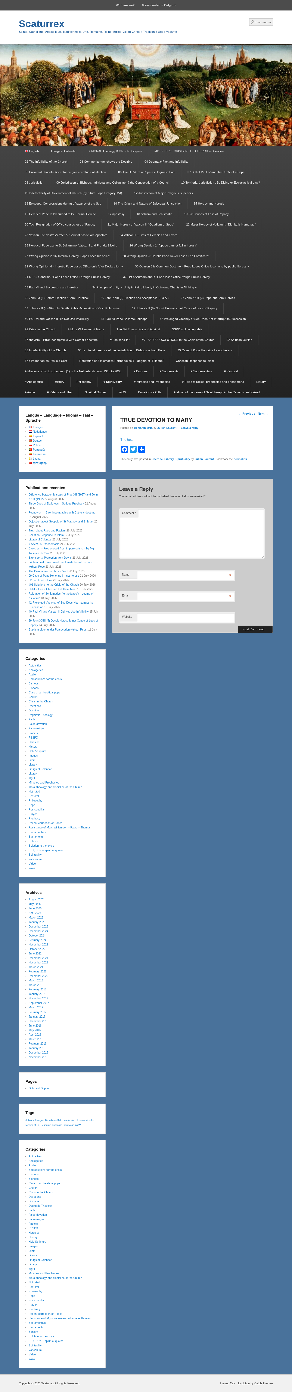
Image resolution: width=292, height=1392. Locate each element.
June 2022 (35, 953)
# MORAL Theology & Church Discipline (115, 151)
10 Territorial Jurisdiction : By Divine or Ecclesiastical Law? (220, 182)
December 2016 (38, 1021)
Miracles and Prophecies (44, 782)
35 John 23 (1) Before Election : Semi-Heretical (56, 298)
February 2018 (37, 989)
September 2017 (39, 1003)
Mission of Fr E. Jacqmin (38, 1125)
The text (126, 439)
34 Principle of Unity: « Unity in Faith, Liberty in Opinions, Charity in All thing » (144, 287)
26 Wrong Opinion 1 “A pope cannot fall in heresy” (163, 245)
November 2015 (38, 1057)
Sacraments (36, 836)
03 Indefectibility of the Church (45, 350)
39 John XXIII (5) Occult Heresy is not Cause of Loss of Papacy (174, 308)
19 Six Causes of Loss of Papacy (206, 214)
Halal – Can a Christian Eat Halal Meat (52, 589)
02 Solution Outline (239, 339)
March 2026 (36, 917)
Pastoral (34, 796)
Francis (33, 733)
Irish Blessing (78, 1120)
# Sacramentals (201, 371)
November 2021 (38, 962)
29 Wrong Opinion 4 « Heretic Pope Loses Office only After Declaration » (74, 266)
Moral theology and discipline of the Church (55, 787)
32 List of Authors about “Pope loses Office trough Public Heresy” (167, 277)
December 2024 (38, 931)
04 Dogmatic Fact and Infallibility (166, 161)
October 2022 (37, 949)
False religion (37, 728)
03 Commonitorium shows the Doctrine (106, 161)
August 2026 (36, 899)
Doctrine (157, 459)
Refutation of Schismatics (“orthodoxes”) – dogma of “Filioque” (121, 360)
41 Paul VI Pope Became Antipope (124, 319)
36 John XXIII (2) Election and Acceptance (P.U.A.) (135, 298)
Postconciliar (37, 809)
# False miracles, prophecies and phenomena (213, 381)
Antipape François (34, 1120)
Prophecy (34, 818)
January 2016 (37, 1048)
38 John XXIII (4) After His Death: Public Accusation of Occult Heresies (72, 308)
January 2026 (37, 922)
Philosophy (84, 381)
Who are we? (125, 5)
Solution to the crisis (41, 845)
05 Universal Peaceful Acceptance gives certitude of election (65, 172)
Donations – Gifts (149, 392)
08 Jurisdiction (34, 182)
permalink (240, 459)
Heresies (34, 742)
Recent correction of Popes (45, 823)
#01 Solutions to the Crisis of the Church (54, 584)
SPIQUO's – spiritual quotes (46, 850)
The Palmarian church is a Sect (46, 360)
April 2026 (35, 912)
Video (32, 863)
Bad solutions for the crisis (45, 679)
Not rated (34, 791)
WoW (122, 392)
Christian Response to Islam (195, 360)
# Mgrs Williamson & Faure (86, 329)
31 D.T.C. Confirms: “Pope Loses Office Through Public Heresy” (68, 277)
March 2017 (36, 1007)
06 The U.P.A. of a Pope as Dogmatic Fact (146, 172)
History (59, 381)
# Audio (30, 392)
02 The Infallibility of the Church (46, 161)
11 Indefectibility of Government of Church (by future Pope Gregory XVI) (73, 193)
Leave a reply (189, 427)
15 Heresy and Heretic (209, 203)
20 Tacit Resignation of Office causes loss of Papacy (60, 224)
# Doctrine (140, 371)
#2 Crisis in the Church (40, 329)
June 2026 (35, 908)
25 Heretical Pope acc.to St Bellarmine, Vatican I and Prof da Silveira (71, 245)
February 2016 (37, 1043)
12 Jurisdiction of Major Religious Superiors (163, 193)
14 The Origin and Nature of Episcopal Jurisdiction (147, 203)
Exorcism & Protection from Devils (50, 557)
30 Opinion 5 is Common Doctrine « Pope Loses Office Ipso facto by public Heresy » (192, 266)
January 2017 (37, 1016)
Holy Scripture (37, 751)
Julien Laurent (166, 427)
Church (33, 697)
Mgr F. (33, 778)
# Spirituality (112, 381)
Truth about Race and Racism (47, 530)
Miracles (90, 1120)
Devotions (35, 706)
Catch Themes (263, 1383)
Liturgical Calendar (64, 151)
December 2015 (38, 1052)
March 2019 (36, 980)
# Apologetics (34, 381)
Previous (247, 413)
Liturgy (33, 773)
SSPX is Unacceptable (187, 329)
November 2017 (38, 998)
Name (125, 574)
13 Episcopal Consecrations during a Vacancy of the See (63, 203)
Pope (32, 805)
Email (125, 595)
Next (263, 413)
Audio (32, 674)
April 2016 (35, 1034)
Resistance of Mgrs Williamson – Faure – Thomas (60, 827)
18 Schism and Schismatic (154, 214)
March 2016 (36, 1039)
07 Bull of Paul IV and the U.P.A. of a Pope (216, 172)
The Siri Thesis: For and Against (138, 329)
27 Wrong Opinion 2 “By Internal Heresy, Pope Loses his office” (67, 256)
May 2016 (35, 1030)
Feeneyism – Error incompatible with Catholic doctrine (61, 339)
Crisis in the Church (41, 701)
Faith (32, 719)
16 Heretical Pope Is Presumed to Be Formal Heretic (60, 214)
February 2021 (37, 971)
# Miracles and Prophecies (152, 381)
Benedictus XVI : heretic (57, 1120)
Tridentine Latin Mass (63, 1125)
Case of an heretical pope (44, 692)
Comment (129, 513)
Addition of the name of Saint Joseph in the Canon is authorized (217, 392)
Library (261, 381)
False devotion (38, 724)
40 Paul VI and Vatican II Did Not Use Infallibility (57, 319)
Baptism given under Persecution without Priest (58, 629)
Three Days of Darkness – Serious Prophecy (56, 503)
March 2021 (36, 967)
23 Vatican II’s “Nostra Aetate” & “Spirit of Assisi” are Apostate (66, 235)
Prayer (33, 814)
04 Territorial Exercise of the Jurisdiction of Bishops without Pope (121, 350)
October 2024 (37, 935)
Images (33, 755)
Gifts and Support (39, 1088)
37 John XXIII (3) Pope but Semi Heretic (208, 298)
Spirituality (182, 459)
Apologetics (36, 670)
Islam (32, 760)
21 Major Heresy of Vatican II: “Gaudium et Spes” (141, 224)
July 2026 (35, 903)
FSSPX (33, 737)
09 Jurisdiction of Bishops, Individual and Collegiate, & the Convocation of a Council (112, 182)
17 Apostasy (116, 214)
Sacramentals (37, 832)
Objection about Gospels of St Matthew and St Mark (61, 521)
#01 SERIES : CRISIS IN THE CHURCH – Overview (189, 151)
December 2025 (38, 926)
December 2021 (38, 958)
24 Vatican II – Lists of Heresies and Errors (148, 235)
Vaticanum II (36, 859)
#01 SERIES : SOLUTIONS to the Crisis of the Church (178, 339)
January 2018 (37, 994)
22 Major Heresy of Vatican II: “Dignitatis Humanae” (221, 224)
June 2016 (35, 1025)
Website (127, 616)
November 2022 (38, 944)
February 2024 (37, 940)
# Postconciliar (120, 339)
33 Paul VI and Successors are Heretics (52, 287)
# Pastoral (231, 371)
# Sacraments (169, 371)
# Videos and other (60, 392)
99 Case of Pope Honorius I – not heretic (205, 350)
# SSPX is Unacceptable (44, 544)
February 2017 (37, 1012)
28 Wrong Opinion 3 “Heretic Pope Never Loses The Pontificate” (165, 256)
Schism (33, 841)
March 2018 (36, 985)
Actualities (35, 665)
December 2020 (38, 976)
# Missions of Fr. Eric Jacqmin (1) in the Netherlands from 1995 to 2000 (73, 371)
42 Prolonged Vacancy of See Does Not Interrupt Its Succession (203, 319)
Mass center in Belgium (159, 5)
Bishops (34, 683)
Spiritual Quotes (95, 392)
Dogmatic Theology (41, 715)
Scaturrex (42, 23)
